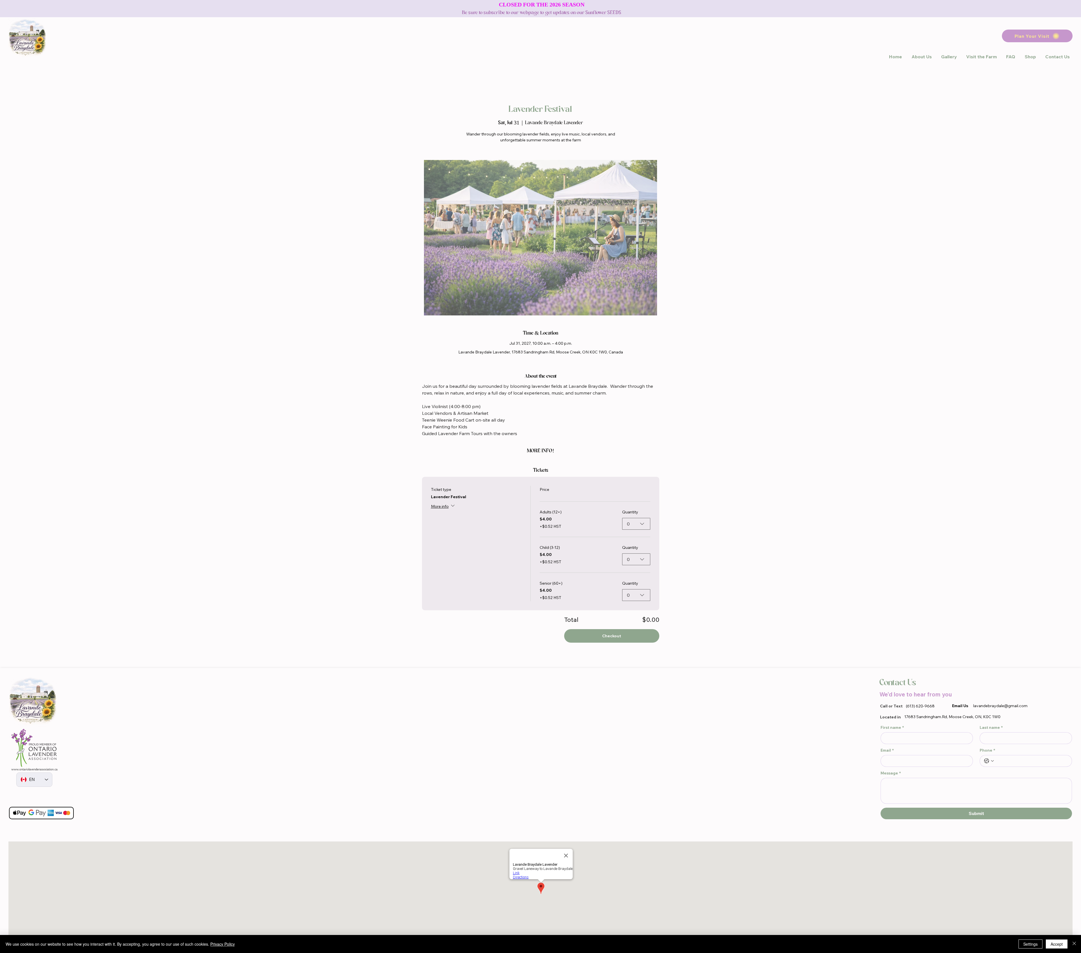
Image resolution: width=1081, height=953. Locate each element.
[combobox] (636, 524)
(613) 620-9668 (920, 706)
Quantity (630, 512)
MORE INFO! (540, 451)
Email (887, 750)
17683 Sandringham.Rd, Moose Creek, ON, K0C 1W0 (952, 716)
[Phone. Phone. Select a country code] (989, 761)
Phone (987, 750)
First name (892, 727)
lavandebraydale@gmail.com (1000, 705)
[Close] (1074, 943)
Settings (1030, 944)
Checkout (611, 635)
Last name (991, 727)
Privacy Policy (222, 944)
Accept (1057, 944)
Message (891, 773)
